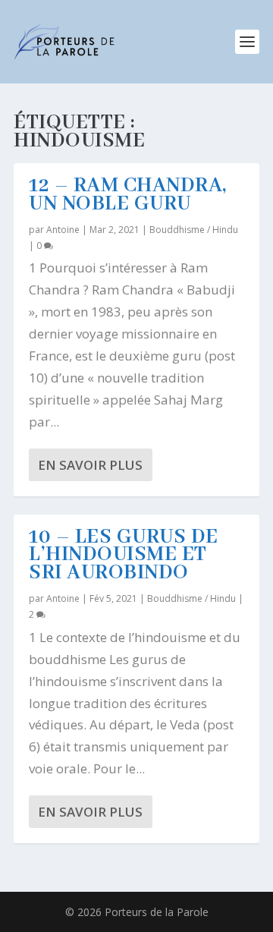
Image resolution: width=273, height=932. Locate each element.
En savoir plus (90, 465)
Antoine (63, 229)
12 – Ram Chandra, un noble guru (128, 195)
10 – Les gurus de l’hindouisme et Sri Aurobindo (123, 555)
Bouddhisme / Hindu (193, 229)
